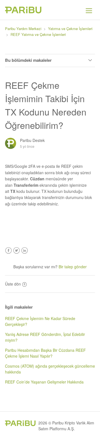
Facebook (8, 250)
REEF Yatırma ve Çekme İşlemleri (38, 34)
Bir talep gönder (73, 266)
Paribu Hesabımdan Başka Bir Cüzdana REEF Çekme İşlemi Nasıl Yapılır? (45, 353)
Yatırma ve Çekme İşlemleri (70, 28)
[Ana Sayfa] (23, 11)
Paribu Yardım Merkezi (23, 28)
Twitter (16, 250)
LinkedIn (24, 250)
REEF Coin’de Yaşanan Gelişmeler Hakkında (44, 382)
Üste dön (13, 284)
